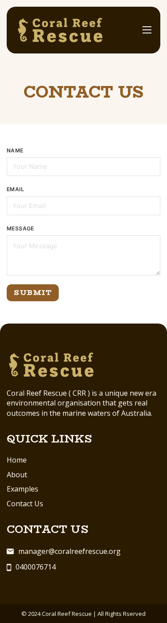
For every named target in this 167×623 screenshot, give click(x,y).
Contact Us (25, 503)
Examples (22, 489)
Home (17, 460)
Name (15, 150)
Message (20, 228)
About (17, 475)
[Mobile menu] (147, 29)
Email (15, 189)
